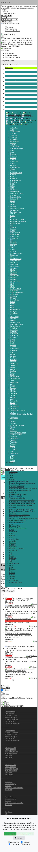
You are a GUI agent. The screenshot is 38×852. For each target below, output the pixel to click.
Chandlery (8, 73)
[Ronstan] (28, 122)
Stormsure (13, 393)
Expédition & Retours (12, 31)
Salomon (13, 356)
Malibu (12, 270)
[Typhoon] (24, 124)
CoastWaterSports (16, 173)
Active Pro (14, 128)
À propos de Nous (15, 582)
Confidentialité (10, 721)
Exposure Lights (15, 197)
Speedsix (13, 388)
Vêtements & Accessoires (13, 93)
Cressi (12, 176)
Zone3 (12, 461)
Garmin (12, 216)
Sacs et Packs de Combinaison (19, 515)
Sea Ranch (14, 363)
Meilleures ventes (11, 754)
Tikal (12, 412)
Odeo (12, 305)
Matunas (13, 279)
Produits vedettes (10, 748)
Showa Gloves (15, 378)
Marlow (13, 277)
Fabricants (8, 756)
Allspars (13, 133)
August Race (14, 146)
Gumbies (13, 227)
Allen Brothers (15, 131)
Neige (7, 105)
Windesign (13, 442)
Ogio (12, 307)
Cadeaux (12, 474)
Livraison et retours (11, 719)
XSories (13, 449)
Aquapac (13, 143)
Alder (12, 130)
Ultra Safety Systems (17, 425)
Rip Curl (13, 337)
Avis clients (9, 757)
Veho (12, 429)
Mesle (12, 283)
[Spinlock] (17, 124)
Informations (5, 727)
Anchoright (14, 135)
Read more (4, 587)
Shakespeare (14, 376)
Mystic (12, 287)
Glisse (7, 85)
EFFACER (20, 706)
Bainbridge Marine (16, 148)
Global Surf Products (17, 219)
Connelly (13, 174)
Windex (13, 444)
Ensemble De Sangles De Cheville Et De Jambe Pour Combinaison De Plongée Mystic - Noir (21, 612)
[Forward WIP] (27, 117)
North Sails (14, 294)
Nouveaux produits (11, 752)
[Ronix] (22, 122)
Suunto (12, 403)
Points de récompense (25, 468)
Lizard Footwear (15, 259)
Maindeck (13, 268)
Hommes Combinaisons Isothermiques (22, 483)
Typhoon (13, 423)
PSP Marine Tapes (16, 324)
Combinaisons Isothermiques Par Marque (23, 488)
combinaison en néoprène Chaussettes (22, 500)
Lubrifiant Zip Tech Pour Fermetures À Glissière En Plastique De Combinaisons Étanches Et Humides (18, 635)
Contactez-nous (10, 712)
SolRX (12, 386)
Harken (12, 231)
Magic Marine (15, 266)
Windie (12, 446)
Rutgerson (13, 350)
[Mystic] (33, 120)
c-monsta (13, 165)
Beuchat (13, 158)
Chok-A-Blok (15, 167)
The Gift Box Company (18, 410)
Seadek (12, 367)
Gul (11, 225)
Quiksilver (13, 328)
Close (9, 21)
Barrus (12, 152)
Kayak (7, 97)
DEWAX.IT (14, 189)
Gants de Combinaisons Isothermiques (22, 509)
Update (4, 21)
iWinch (12, 246)
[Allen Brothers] (17, 113)
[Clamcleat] (10, 115)
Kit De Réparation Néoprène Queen (17, 622)
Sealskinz (13, 369)
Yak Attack (14, 453)
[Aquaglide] (27, 113)
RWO (12, 352)
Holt (11, 240)
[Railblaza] (15, 122)
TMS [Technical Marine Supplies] (21, 414)
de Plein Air (9, 101)
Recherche (16, 46)
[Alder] (9, 113)
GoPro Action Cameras (18, 221)
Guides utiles (9, 714)
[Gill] (8, 118)
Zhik (12, 459)
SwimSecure (14, 406)
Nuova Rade (14, 300)
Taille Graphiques (11, 717)
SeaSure (13, 371)
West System (14, 438)
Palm (12, 315)
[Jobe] (16, 120)
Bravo (12, 163)
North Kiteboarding (16, 292)
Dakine (12, 186)
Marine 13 (13, 274)
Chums (12, 169)
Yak (11, 451)
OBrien (12, 304)
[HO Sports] (25, 118)
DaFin (12, 184)
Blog (6, 814)
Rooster (13, 347)
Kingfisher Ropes (16, 253)
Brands (7, 109)
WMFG (13, 448)
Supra (12, 399)
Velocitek (13, 431)
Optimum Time (15, 309)
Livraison (8, 786)
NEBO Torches (15, 289)
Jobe (11, 247)
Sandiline (13, 358)
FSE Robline (14, 214)
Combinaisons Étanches (13, 81)
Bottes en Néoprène (15, 496)
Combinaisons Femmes (17, 485)
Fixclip (12, 204)
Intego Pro (13, 244)
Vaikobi (13, 427)
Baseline (13, 154)
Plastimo (13, 319)
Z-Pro (12, 457)
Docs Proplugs (15, 191)
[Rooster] (9, 124)
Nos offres (4, 761)
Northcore (13, 296)
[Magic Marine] (24, 120)
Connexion (8, 782)
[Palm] (8, 122)
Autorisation (9, 68)
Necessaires (14, 842)
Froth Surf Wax (15, 212)
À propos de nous (11, 716)
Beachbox (13, 156)
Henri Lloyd (14, 236)
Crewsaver (14, 178)
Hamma (13, 229)
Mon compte (9, 27)
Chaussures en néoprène (17, 498)
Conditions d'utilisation (12, 723)
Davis (12, 188)
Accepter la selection (25, 834)
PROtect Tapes (15, 322)
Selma (12, 375)
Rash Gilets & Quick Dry (17, 520)
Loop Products (15, 261)
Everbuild (13, 195)
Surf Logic (14, 401)
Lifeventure (14, 255)
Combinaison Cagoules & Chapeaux (21, 502)
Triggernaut (14, 418)
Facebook (8, 812)
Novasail (13, 298)
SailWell (13, 354)
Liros (12, 257)
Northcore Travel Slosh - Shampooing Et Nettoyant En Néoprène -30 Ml (18, 673)
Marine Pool (14, 275)
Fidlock (12, 203)
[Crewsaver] (26, 115)
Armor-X (13, 145)
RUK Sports (14, 348)
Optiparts (13, 311)
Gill (11, 218)
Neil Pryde (14, 290)
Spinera (12, 390)
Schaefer (13, 362)
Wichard (13, 440)
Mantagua (13, 272)
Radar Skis (14, 330)
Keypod (13, 251)
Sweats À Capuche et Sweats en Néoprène (23, 518)
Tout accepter (10, 834)
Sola (11, 384)
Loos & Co (14, 262)
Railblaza (13, 332)
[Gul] (12, 118)
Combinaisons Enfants (16, 487)
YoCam (12, 455)
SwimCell (13, 405)
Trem (12, 416)
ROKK (12, 341)
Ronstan (13, 345)
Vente (11, 475)
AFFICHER (8, 706)
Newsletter (8, 790)
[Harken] (18, 118)
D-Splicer (13, 182)
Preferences (15, 844)
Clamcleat (13, 171)
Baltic (12, 150)
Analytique (26, 842)
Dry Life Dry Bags (16, 193)
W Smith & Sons (16, 434)
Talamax (13, 408)
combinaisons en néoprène (14, 77)
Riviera (12, 339)
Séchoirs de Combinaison (17, 517)
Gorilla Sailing (15, 223)
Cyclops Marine (15, 180)
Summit (13, 395)
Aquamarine (14, 141)
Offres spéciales (10, 750)
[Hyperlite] (10, 120)
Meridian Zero (15, 281)
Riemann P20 (14, 335)
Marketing (26, 844)
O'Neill (12, 302)
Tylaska (13, 421)
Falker (12, 201)
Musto (12, 285)
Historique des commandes (14, 788)
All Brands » (10, 463)
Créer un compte (10, 784)
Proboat (13, 320)
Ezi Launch (14, 199)
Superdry (13, 397)
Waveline (13, 436)
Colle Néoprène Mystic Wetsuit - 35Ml (18, 600)
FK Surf (13, 206)
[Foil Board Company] (14, 117)
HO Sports (14, 238)
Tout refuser (19, 838)
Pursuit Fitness (15, 326)
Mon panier (5, 61)
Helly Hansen (15, 234)
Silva (12, 380)
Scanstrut (13, 360)
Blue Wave (14, 161)
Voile (7, 70)
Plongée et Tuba (10, 89)
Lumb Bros (14, 264)
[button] (7, 470)
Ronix (12, 343)
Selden (12, 373)
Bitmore (13, 160)
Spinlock (13, 391)
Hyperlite (13, 242)
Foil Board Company (17, 208)
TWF (12, 419)
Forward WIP (15, 210)
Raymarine (14, 333)
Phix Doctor (14, 317)
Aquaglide (13, 139)
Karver (12, 249)
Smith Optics (14, 382)
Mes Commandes (11, 29)
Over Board (14, 313)
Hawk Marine (15, 232)
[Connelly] (18, 115)
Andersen (13, 137)
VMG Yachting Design (18, 433)
